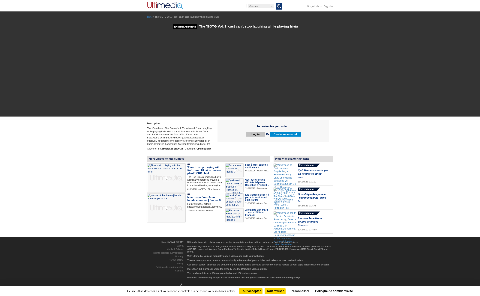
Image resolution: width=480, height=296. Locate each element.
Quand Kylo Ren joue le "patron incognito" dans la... (312, 198)
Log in (255, 134)
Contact (179, 270)
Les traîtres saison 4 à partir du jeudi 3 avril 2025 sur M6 (257, 197)
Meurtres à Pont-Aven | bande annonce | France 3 (204, 199)
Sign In (328, 6)
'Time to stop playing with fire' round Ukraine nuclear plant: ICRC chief (204, 170)
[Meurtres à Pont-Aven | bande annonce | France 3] (166, 197)
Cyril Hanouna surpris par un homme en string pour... (313, 174)
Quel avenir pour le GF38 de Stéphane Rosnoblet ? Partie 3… (257, 182)
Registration (314, 6)
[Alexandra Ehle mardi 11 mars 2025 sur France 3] (234, 215)
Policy (180, 263)
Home (150, 17)
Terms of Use (176, 260)
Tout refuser (275, 291)
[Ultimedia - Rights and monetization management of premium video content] (165, 5)
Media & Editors (175, 249)
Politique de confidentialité (170, 267)
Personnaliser (299, 291)
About (180, 245)
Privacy (179, 256)
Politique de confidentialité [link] (334, 291)
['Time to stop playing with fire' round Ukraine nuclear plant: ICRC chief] (166, 168)
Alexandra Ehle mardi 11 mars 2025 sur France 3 (256, 212)
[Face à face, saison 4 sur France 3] (234, 168)
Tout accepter (251, 291)
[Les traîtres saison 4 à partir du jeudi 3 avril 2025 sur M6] (234, 200)
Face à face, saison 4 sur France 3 (256, 166)
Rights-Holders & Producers (168, 253)
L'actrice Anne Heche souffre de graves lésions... (310, 221)
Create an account (285, 134)
